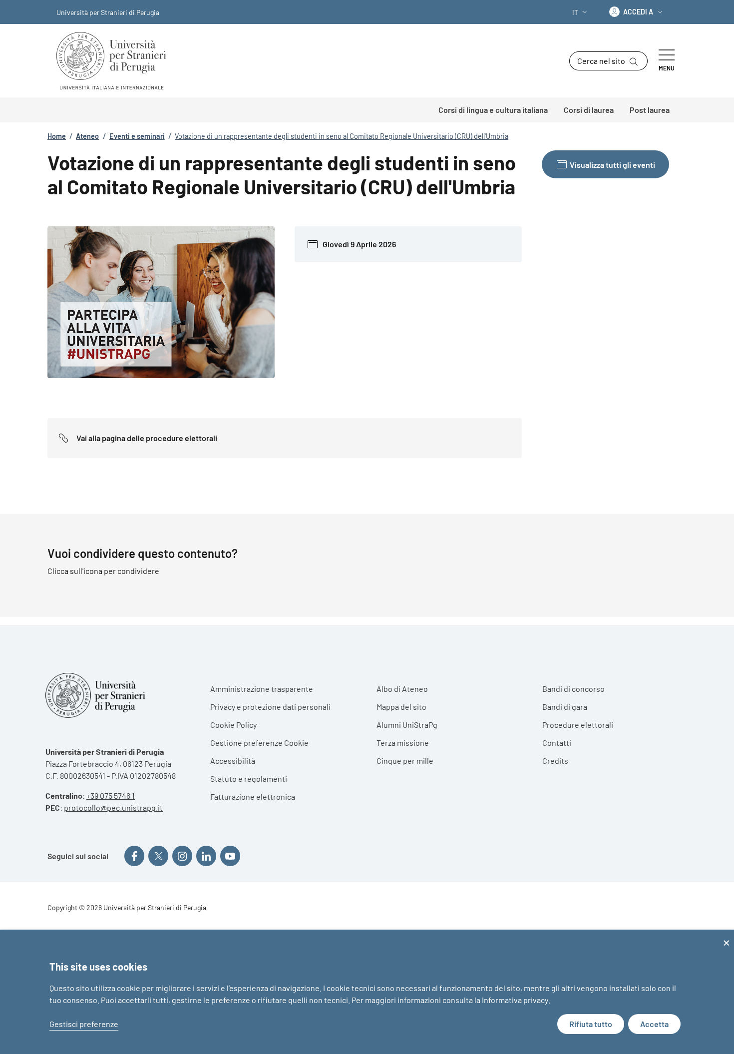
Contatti (556, 742)
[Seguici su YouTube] (230, 856)
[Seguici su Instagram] (182, 856)
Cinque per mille (404, 760)
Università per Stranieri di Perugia (107, 12)
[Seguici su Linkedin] (206, 856)
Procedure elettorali (577, 724)
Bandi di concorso (573, 688)
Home (56, 136)
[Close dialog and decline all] (726, 936)
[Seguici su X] (158, 856)
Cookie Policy (233, 724)
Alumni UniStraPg (406, 724)
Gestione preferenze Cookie (259, 742)
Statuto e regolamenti (248, 778)
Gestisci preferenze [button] (83, 1024)
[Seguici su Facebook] (134, 856)
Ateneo (87, 136)
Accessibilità (232, 760)
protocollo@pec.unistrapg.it (113, 807)
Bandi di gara (564, 706)
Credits (555, 760)
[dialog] (367, 992)
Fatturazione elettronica (252, 796)
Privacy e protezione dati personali (270, 706)
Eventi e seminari (137, 136)
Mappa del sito (401, 706)
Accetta (654, 1024)
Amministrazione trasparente (261, 688)
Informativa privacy (515, 1000)
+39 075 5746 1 (110, 795)
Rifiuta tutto (590, 1024)
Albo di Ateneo (402, 688)
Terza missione (402, 742)
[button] (580, 12)
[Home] (115, 60)
